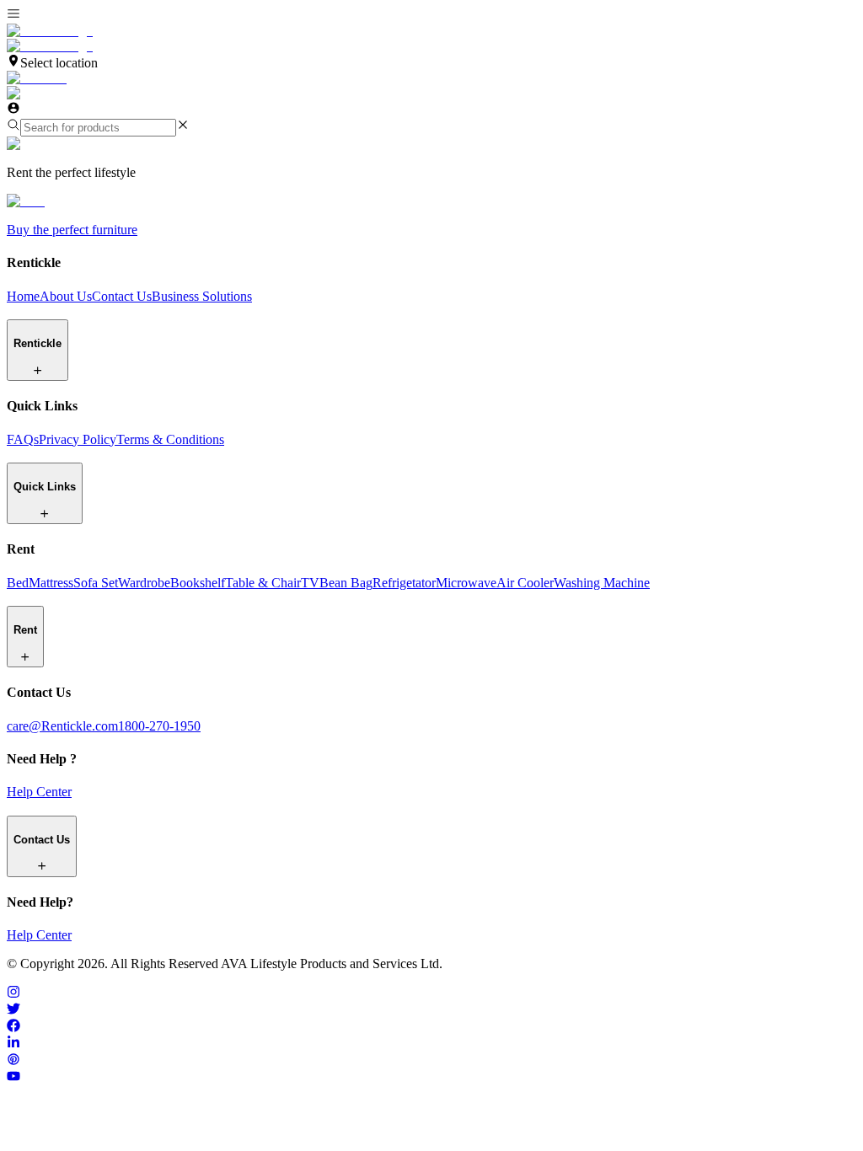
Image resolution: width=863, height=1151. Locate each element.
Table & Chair (263, 583)
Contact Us (122, 296)
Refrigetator (404, 583)
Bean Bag (346, 583)
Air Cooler (525, 583)
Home (23, 296)
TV (310, 583)
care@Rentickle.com (62, 726)
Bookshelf (197, 583)
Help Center (39, 791)
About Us (66, 296)
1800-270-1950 (159, 726)
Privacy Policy (77, 439)
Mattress (51, 583)
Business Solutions (202, 296)
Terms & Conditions (170, 439)
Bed (18, 583)
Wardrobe (144, 583)
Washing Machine (602, 583)
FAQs (23, 439)
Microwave (466, 583)
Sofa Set (95, 583)
